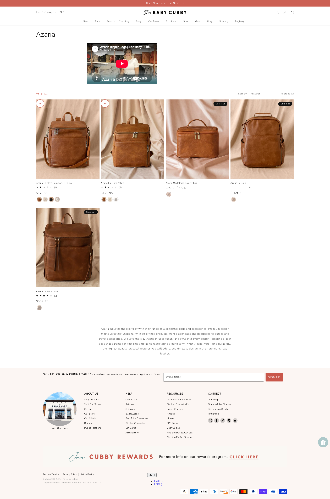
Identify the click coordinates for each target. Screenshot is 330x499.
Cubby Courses (175, 409)
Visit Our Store (60, 428)
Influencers (213, 413)
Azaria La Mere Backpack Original (54, 183)
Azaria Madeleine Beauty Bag (181, 183)
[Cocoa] (116, 199)
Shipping (130, 409)
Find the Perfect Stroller (179, 437)
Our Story (89, 413)
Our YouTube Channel (219, 404)
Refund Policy (87, 474)
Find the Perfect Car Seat (180, 432)
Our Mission (90, 418)
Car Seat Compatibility (179, 399)
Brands (88, 423)
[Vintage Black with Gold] (51, 199)
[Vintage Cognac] (39, 307)
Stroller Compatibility (178, 404)
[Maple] (39, 199)
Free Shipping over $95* (50, 12)
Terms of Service (51, 474)
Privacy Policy (70, 474)
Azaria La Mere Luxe (47, 291)
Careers (88, 409)
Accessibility (132, 432)
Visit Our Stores (92, 404)
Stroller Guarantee (135, 423)
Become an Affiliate (218, 409)
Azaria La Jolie (238, 183)
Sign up (274, 377)
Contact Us (131, 399)
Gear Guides (173, 427)
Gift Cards (130, 427)
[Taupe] (45, 199)
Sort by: (242, 93)
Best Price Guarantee (136, 418)
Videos (170, 418)
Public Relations (92, 427)
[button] (277, 12)
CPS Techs (172, 423)
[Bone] (57, 199)
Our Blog (213, 399)
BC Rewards (132, 413)
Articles (171, 413)
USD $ (152, 475)
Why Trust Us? (92, 399)
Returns (129, 404)
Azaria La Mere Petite (112, 183)
